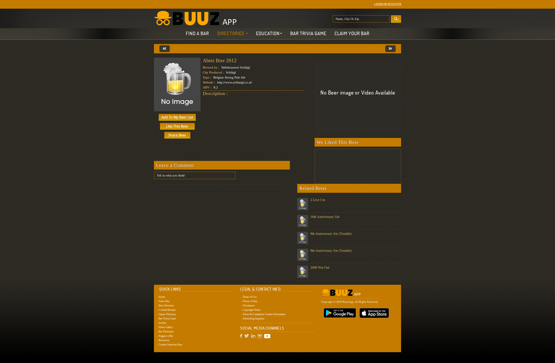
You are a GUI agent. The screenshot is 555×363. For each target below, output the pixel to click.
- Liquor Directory (166, 314)
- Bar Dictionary (165, 331)
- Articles (161, 322)
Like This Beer (177, 126)
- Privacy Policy (249, 301)
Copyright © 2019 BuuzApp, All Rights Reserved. (349, 301)
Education (268, 33)
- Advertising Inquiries (252, 318)
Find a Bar (197, 33)
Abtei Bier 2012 (220, 60)
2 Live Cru (317, 200)
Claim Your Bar (352, 33)
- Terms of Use (249, 296)
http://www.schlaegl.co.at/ (234, 82)
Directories (231, 33)
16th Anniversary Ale (325, 217)
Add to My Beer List (177, 117)
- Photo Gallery (165, 327)
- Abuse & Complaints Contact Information (263, 314)
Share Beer (177, 135)
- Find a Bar (163, 301)
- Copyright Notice (251, 309)
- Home (161, 296)
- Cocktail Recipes (166, 309)
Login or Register (387, 4)
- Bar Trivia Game (166, 318)
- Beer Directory (165, 305)
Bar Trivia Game (308, 33)
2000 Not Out (319, 267)
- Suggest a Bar (165, 335)
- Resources (163, 340)
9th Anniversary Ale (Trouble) (330, 233)
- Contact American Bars (169, 344)
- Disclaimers (248, 305)
